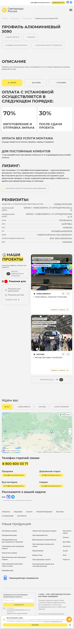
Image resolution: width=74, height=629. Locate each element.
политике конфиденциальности (53, 621)
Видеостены (37, 555)
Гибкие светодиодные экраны (44, 531)
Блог (65, 555)
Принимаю (35, 625)
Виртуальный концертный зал (44, 540)
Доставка (66, 542)
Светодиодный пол (40, 535)
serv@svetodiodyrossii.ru (51, 486)
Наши (12, 257)
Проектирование (44, 512)
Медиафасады (7, 570)
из (51, 380)
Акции (65, 551)
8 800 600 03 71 (58, 3)
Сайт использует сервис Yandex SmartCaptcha (51, 613)
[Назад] (63, 293)
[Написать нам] (69, 619)
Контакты (21, 516)
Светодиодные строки (41, 559)
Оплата (66, 537)
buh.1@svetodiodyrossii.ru (14, 486)
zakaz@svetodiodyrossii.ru (40, 2)
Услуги (29, 512)
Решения (18, 512)
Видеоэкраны (37, 551)
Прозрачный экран (9, 535)
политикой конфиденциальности (17, 610)
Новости (66, 559)
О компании (7, 516)
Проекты (6, 512)
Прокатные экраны (9, 553)
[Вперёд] (68, 293)
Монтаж (60, 512)
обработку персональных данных (17, 613)
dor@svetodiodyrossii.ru (51, 475)
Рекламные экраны (9, 531)
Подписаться (19, 604)
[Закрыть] (69, 624)
